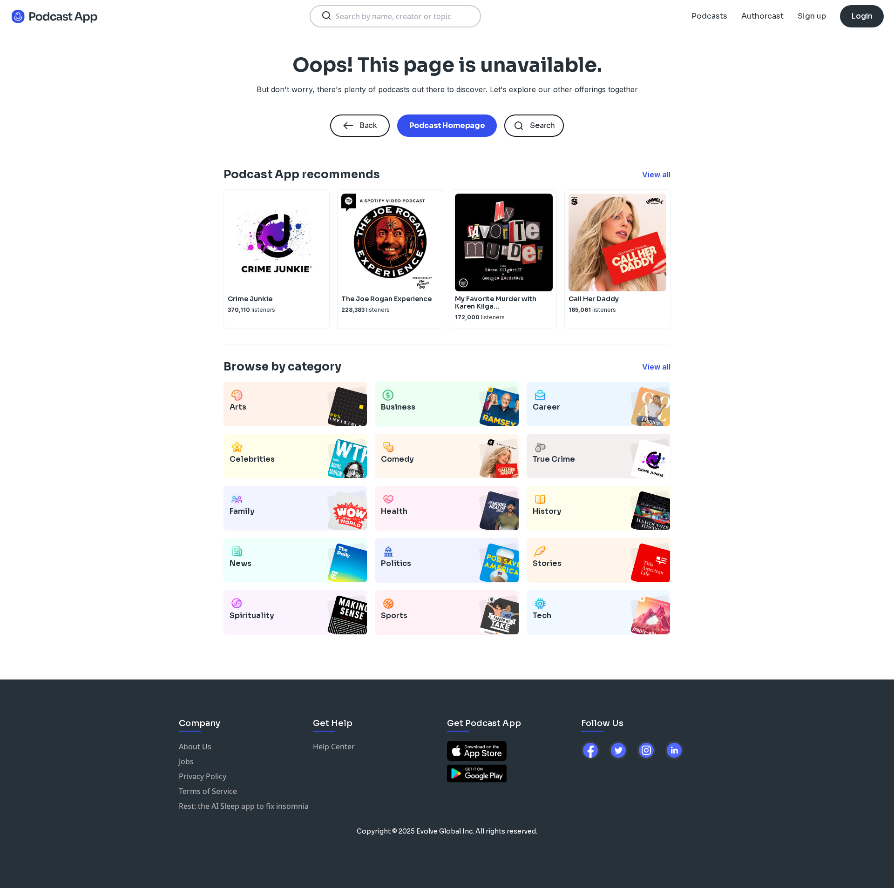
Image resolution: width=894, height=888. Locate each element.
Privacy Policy (202, 776)
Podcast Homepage (447, 125)
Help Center (334, 746)
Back (368, 125)
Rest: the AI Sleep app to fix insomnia (244, 806)
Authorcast (762, 16)
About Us (195, 746)
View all (656, 174)
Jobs (186, 761)
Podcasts (709, 16)
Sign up (812, 16)
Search (542, 125)
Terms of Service (208, 791)
